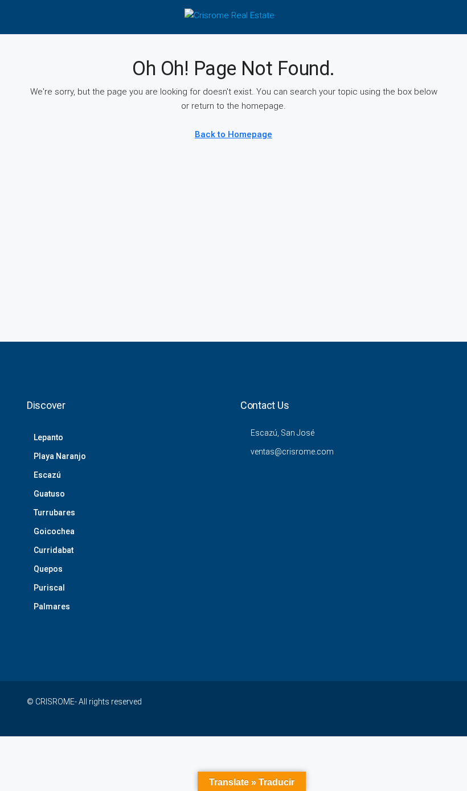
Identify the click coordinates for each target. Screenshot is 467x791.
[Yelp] (430, 708)
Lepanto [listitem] (48, 437)
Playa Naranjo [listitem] (60, 456)
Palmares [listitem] (52, 606)
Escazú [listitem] (47, 474)
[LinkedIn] (350, 708)
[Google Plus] (370, 708)
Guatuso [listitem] (49, 493)
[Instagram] (330, 708)
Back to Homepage (233, 134)
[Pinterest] (410, 708)
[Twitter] (310, 708)
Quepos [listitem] (48, 568)
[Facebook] (290, 708)
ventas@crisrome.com (292, 451)
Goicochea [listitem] (54, 531)
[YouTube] (390, 708)
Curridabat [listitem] (53, 550)
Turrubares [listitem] (54, 512)
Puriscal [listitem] (49, 587)
